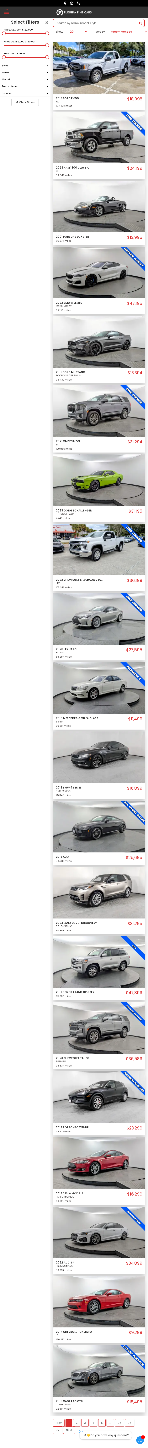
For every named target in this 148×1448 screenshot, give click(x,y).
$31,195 (135, 511)
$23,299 (134, 1128)
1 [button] (68, 1423)
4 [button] (93, 1423)
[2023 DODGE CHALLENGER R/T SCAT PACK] (99, 480)
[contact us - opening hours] (72, 3)
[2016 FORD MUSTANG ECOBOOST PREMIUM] (99, 341)
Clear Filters (26, 102)
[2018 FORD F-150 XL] (99, 68)
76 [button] (129, 1423)
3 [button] (85, 1423)
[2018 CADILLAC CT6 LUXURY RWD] (99, 1371)
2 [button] (76, 1423)
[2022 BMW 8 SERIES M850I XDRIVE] (99, 272)
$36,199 (134, 580)
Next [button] (69, 1430)
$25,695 (134, 857)
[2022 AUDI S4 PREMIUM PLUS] (99, 1232)
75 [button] (119, 1423)
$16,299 (134, 1194)
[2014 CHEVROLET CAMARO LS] (99, 1301)
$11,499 (135, 719)
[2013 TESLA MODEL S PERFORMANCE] (99, 1163)
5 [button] (102, 1423)
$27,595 (134, 650)
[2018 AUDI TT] (99, 826)
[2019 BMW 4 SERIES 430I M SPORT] (99, 757)
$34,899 (134, 1263)
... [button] (110, 1423)
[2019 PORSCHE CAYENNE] (99, 1097)
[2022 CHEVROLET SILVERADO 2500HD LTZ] (99, 549)
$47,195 (134, 303)
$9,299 (135, 1332)
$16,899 (134, 788)
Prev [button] (59, 1423)
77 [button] (57, 1430)
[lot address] (66, 3)
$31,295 (135, 923)
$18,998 (134, 99)
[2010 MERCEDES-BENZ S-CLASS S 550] (99, 688)
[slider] (4, 33)
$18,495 (134, 1402)
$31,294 (135, 442)
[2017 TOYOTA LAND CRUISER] (99, 962)
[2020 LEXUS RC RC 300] (99, 619)
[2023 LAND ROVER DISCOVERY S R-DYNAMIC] (99, 892)
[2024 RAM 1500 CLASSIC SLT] (99, 137)
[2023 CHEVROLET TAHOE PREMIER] (99, 1028)
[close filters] (47, 22)
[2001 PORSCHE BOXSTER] (99, 206)
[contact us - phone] (79, 3)
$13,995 (134, 237)
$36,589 (134, 1059)
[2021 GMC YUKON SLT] (99, 411)
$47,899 (134, 992)
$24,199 (134, 168)
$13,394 (135, 373)
